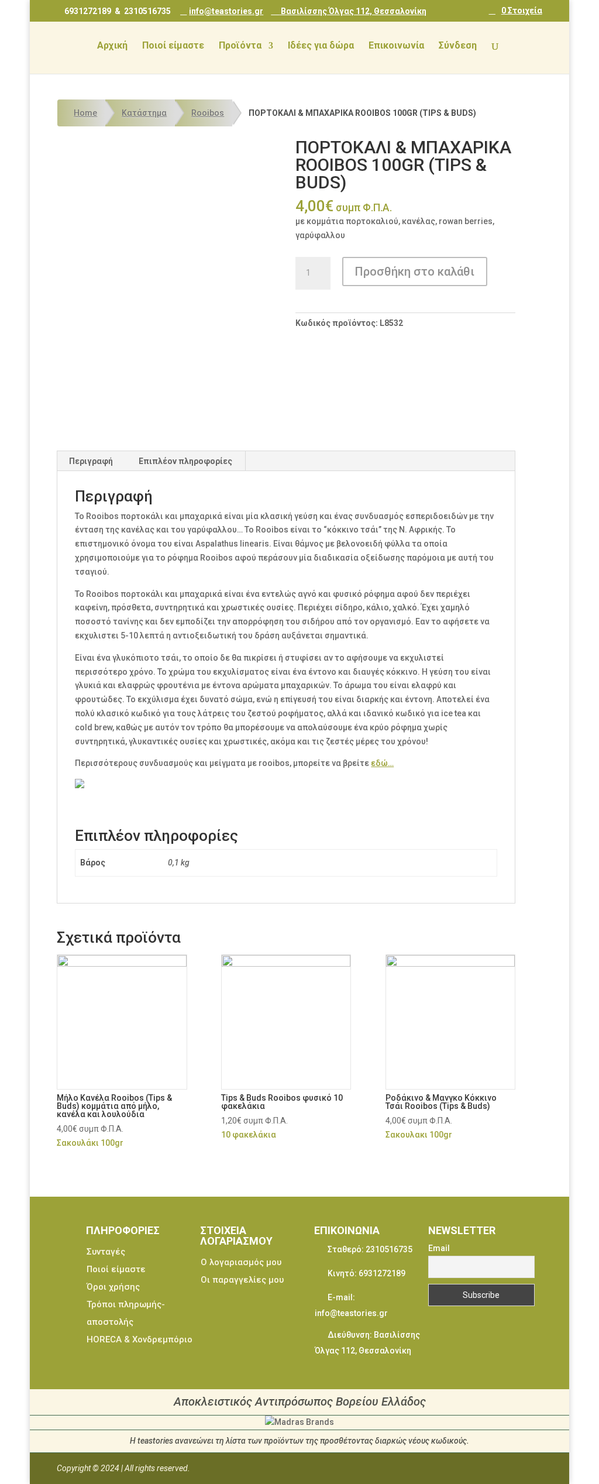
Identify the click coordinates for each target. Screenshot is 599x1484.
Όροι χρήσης (113, 1287)
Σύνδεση (458, 46)
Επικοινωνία (396, 46)
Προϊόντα (240, 46)
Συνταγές (106, 1251)
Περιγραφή (91, 461)
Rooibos (207, 113)
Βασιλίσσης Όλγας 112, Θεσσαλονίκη (352, 10)
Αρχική (112, 46)
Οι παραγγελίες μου (242, 1280)
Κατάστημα (144, 113)
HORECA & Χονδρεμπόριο (139, 1339)
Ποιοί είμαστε (173, 46)
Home (85, 113)
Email (439, 1248)
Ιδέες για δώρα (321, 46)
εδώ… (382, 763)
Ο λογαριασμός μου (241, 1262)
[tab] (91, 461)
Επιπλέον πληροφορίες (185, 461)
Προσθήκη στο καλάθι (414, 271)
